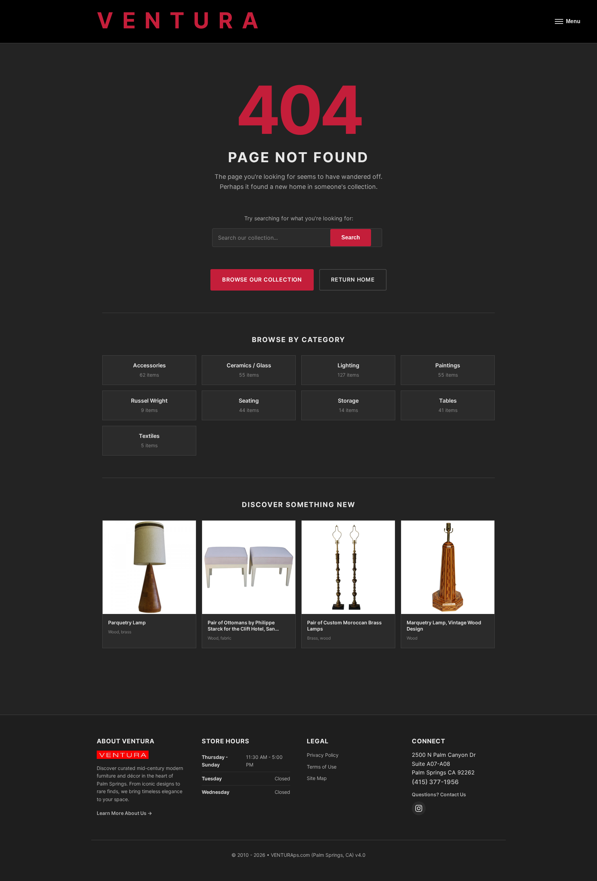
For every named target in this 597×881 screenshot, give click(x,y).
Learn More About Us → (124, 813)
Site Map (317, 778)
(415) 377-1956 (435, 782)
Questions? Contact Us (439, 794)
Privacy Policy (323, 755)
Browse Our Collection (262, 279)
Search (350, 237)
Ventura (182, 20)
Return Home (353, 279)
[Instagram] (419, 808)
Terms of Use (322, 767)
